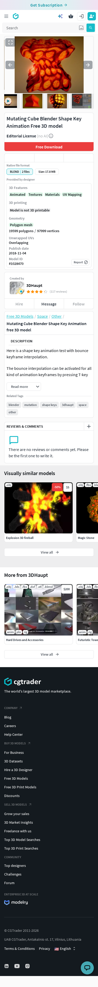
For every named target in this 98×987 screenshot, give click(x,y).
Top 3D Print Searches (21, 848)
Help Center (13, 734)
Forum (9, 882)
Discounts (12, 795)
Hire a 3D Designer (18, 769)
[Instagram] (28, 966)
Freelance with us (17, 831)
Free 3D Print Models (20, 787)
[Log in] (81, 16)
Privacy (44, 948)
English (62, 948)
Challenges (12, 874)
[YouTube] (17, 966)
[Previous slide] (10, 65)
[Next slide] (88, 65)
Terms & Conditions (19, 948)
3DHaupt (34, 285)
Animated (17, 194)
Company (11, 708)
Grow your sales (16, 813)
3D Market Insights (18, 822)
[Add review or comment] (89, 426)
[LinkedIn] (7, 966)
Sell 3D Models (15, 804)
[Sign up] (92, 16)
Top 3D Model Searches (22, 839)
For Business (14, 752)
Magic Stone (86, 538)
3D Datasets (13, 761)
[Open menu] (6, 16)
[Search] (91, 28)
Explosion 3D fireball (19, 538)
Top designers (15, 865)
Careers (10, 725)
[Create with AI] (60, 16)
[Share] (79, 158)
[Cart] (71, 16)
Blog (7, 717)
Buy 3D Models (15, 743)
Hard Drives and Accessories (24, 640)
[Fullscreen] (10, 42)
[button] (81, 28)
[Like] (19, 158)
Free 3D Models (16, 778)
